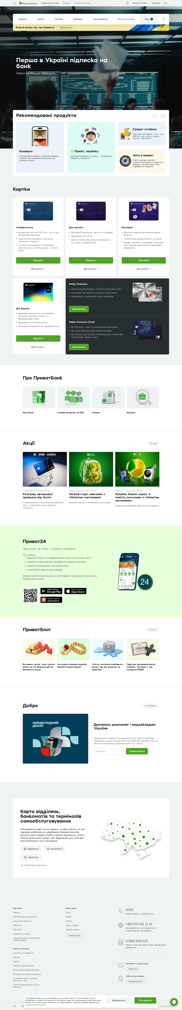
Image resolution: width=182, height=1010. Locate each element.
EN (165, 3)
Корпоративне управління (25, 917)
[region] (91, 147)
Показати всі (74, 936)
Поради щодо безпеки (23, 966)
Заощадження (100, 19)
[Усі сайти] (15, 3)
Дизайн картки (73, 930)
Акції (68, 913)
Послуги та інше (126, 19)
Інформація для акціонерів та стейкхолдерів (26, 939)
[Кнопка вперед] (163, 116)
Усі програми (150, 706)
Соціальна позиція (21, 934)
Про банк (156, 3)
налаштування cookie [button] (36, 1005)
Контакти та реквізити (23, 953)
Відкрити (38, 260)
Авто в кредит (72, 925)
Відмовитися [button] (118, 1000)
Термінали (33, 857)
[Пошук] (164, 19)
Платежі (58, 19)
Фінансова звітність (22, 921)
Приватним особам (50, 3)
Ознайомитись (135, 982)
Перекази (78, 19)
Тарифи (16, 957)
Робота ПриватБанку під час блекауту (26, 986)
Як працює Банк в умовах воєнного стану (25, 979)
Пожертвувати (137, 751)
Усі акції (153, 443)
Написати (132, 969)
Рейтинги (17, 925)
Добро (69, 917)
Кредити (23, 19)
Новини (16, 913)
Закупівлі (17, 930)
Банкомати (56, 849)
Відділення (33, 849)
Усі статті (152, 630)
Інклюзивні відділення (35, 865)
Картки (40, 19)
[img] (28, 3)
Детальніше (66, 28)
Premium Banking (82, 3)
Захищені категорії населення (27, 974)
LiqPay (69, 921)
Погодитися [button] (145, 1000)
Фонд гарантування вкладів (26, 970)
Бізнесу (66, 3)
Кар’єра (16, 961)
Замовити (143, 260)
